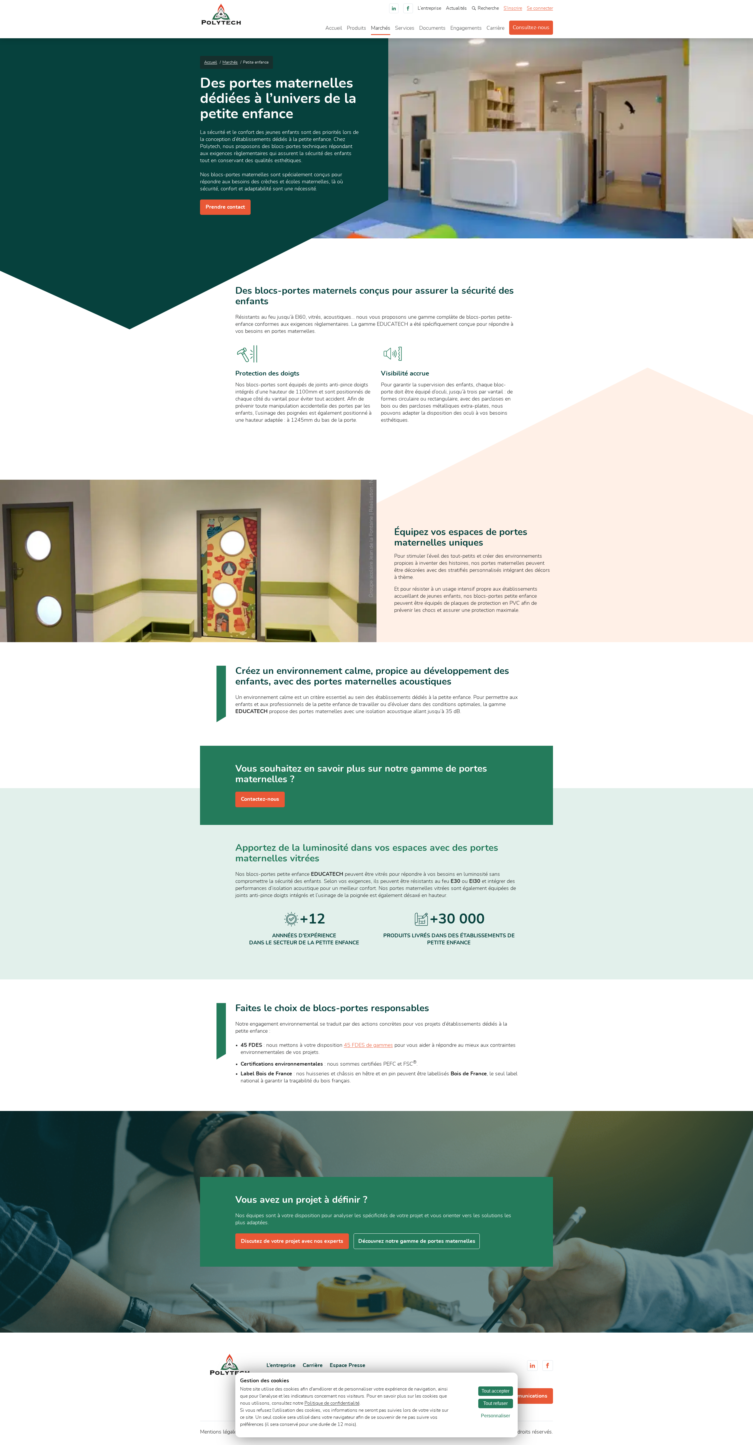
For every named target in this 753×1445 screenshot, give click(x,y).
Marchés (380, 28)
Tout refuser (495, 1403)
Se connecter (540, 8)
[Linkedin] (394, 8)
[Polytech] (221, 23)
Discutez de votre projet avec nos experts (292, 1241)
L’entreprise (429, 8)
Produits (356, 28)
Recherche (488, 8)
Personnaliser (495, 1415)
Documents (432, 28)
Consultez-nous (531, 27)
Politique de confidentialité (331, 1403)
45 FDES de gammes (368, 1045)
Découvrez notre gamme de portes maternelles (416, 1241)
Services (404, 28)
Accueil (333, 28)
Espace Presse (347, 1365)
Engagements (466, 28)
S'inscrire (513, 8)
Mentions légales (219, 1432)
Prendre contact (225, 207)
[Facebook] (408, 8)
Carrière (495, 28)
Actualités (456, 8)
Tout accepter (495, 1390)
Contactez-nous (260, 799)
